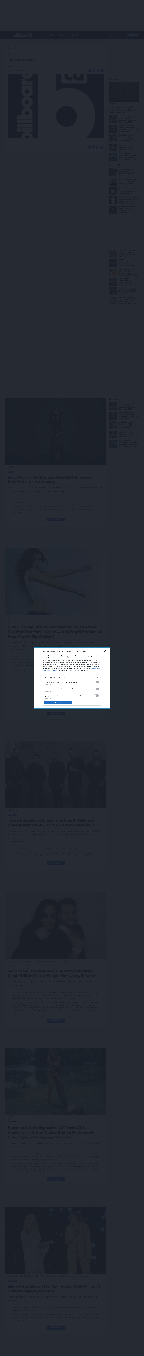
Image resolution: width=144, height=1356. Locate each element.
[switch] (96, 682)
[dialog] (72, 678)
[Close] (106, 651)
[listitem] (72, 678)
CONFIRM (58, 702)
